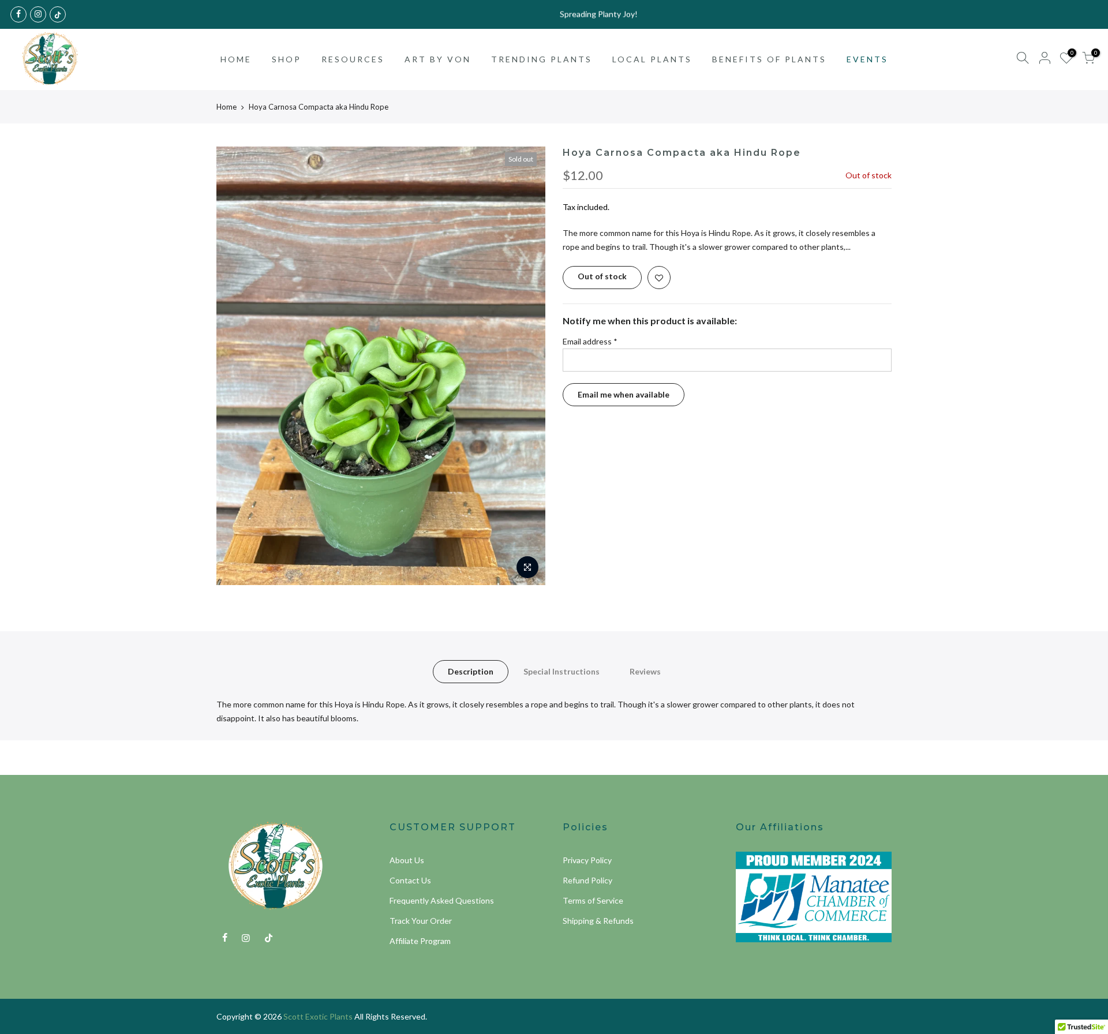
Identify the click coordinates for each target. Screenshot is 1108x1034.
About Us (407, 860)
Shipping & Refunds (598, 921)
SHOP (286, 59)
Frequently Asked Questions (442, 900)
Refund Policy (587, 880)
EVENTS (867, 59)
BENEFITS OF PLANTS (769, 59)
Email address (590, 341)
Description (470, 671)
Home (226, 106)
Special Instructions (561, 671)
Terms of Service (593, 900)
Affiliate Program (420, 941)
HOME (236, 59)
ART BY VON (438, 59)
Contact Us (410, 880)
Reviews (645, 671)
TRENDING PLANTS (541, 59)
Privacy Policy (587, 860)
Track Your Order (421, 921)
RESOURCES (352, 59)
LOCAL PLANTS (652, 59)
